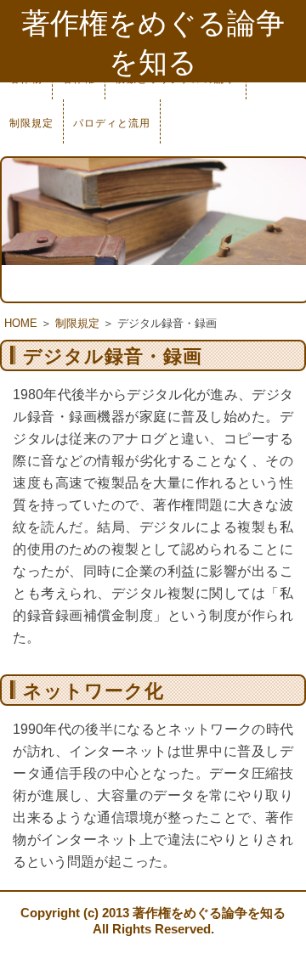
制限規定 (31, 123)
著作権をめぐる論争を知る (153, 42)
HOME (20, 323)
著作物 (25, 79)
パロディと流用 (111, 123)
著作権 (78, 79)
